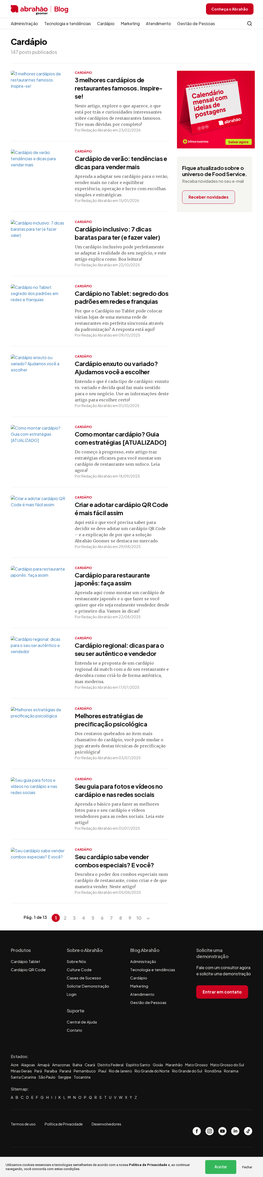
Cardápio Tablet (25, 961)
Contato (74, 1030)
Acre (14, 1064)
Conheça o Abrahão (229, 9)
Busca (249, 23)
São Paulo (47, 1077)
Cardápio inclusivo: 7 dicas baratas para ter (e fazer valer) (117, 233)
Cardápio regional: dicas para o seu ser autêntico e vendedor (119, 649)
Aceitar (220, 1166)
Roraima (231, 1071)
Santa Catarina (23, 1077)
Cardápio (106, 23)
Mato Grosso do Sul (227, 1064)
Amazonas (61, 1064)
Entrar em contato (222, 992)
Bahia (77, 1064)
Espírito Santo (138, 1064)
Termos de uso (23, 1124)
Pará (38, 1071)
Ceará (90, 1064)
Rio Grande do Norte (152, 1071)
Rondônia (213, 1071)
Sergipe (64, 1077)
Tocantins (82, 1077)
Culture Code (79, 969)
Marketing (130, 23)
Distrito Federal (111, 1064)
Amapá (43, 1064)
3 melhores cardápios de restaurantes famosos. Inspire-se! (119, 88)
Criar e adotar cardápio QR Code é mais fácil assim (121, 508)
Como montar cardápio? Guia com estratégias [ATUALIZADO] (121, 438)
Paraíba (50, 1071)
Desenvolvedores (106, 1124)
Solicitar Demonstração (88, 985)
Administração (24, 23)
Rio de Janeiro (120, 1071)
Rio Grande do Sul (187, 1071)
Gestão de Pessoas (196, 23)
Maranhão (174, 1064)
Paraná (65, 1071)
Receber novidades (209, 197)
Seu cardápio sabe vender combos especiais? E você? (114, 861)
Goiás (158, 1064)
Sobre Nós (76, 961)
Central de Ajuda (82, 1021)
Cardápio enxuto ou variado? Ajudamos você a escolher (116, 368)
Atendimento (158, 23)
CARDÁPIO (83, 73)
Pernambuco (85, 1071)
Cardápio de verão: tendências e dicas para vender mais (121, 162)
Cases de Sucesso (84, 977)
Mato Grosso (196, 1064)
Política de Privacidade (148, 1165)
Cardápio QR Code (28, 969)
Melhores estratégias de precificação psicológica (111, 720)
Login (72, 994)
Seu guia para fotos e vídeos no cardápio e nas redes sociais (119, 790)
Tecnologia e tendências (67, 23)
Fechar (247, 1167)
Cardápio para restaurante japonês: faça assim (112, 579)
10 (139, 918)
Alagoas (28, 1064)
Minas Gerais (21, 1071)
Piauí (102, 1071)
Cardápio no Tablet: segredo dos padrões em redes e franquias (121, 297)
